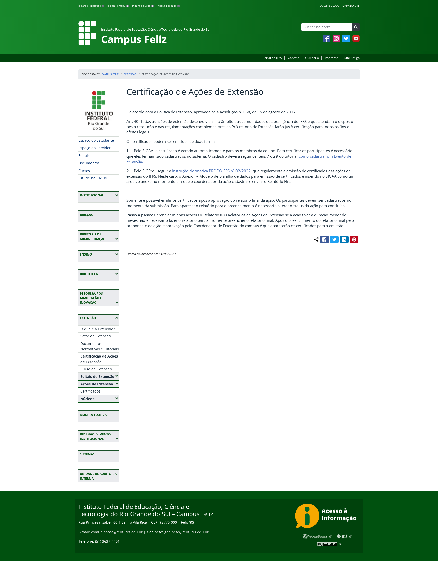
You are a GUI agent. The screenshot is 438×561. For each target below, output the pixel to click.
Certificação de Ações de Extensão (99, 359)
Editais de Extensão (99, 376)
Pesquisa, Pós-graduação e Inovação (99, 298)
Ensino (99, 254)
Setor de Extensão (95, 336)
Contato (293, 58)
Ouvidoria (312, 58)
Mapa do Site (351, 5)
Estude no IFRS (90, 178)
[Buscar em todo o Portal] (356, 27)
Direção (87, 215)
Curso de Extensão (96, 369)
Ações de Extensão (99, 383)
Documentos (89, 163)
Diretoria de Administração (99, 236)
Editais (84, 155)
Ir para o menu (117, 5)
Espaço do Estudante (96, 140)
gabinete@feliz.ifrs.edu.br (186, 532)
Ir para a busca (142, 5)
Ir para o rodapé (168, 5)
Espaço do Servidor (94, 147)
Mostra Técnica (93, 415)
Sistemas (87, 454)
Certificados (90, 391)
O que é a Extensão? (97, 329)
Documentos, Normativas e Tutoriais (99, 346)
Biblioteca (99, 273)
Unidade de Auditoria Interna (98, 476)
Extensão (130, 74)
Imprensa (331, 58)
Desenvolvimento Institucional (99, 436)
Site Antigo (352, 58)
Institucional (99, 195)
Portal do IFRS (272, 58)
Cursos (84, 170)
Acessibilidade (329, 5)
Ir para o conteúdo (90, 5)
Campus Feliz (110, 74)
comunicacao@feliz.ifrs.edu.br (117, 532)
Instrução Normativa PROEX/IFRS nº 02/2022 (211, 170)
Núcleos (99, 398)
